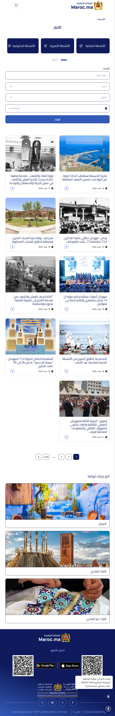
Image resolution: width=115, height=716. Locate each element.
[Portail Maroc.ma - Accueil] (55, 637)
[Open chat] (108, 696)
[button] (64, 60)
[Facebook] (73, 702)
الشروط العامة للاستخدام (97, 711)
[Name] (16, 5)
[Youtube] (52, 702)
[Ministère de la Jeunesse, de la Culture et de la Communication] (57, 689)
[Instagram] (42, 702)
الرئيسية (101, 19)
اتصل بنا (77, 711)
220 (46, 457)
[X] (62, 702)
